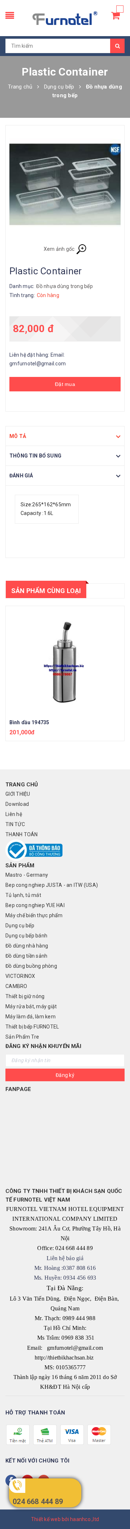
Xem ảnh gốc (60, 249)
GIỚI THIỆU (17, 794)
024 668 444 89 (38, 1501)
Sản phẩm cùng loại (46, 590)
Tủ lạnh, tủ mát (23, 895)
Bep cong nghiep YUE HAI (35, 905)
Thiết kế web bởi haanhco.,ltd (65, 1519)
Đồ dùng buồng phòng (31, 966)
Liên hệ (13, 814)
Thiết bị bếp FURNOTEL (32, 1027)
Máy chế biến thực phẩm (34, 915)
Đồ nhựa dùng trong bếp (64, 286)
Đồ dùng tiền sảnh (26, 956)
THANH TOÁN (21, 834)
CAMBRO (16, 986)
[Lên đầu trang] (115, 1507)
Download (17, 804)
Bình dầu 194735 (29, 722)
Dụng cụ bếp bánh (26, 936)
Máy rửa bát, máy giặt (31, 1006)
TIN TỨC (15, 824)
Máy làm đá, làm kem (30, 1016)
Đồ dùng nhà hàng (26, 946)
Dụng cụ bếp (19, 925)
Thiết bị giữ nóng (24, 996)
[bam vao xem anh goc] (65, 188)
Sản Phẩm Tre (22, 1037)
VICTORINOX (20, 976)
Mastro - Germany (26, 875)
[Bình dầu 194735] (65, 660)
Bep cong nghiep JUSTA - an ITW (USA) (51, 885)
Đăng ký (65, 1075)
